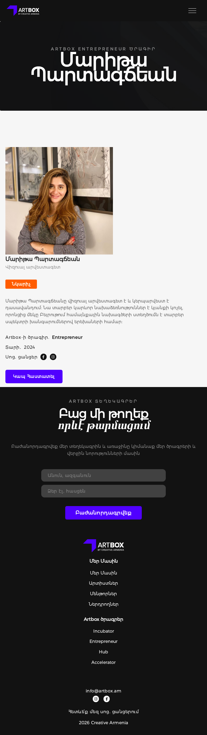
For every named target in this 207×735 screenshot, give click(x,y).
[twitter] (53, 357)
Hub (103, 651)
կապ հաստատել (34, 376)
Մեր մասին (103, 573)
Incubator (103, 631)
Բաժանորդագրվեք (103, 513)
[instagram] (96, 699)
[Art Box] (23, 11)
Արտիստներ (103, 583)
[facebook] (43, 357)
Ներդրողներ (104, 604)
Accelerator (103, 662)
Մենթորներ (103, 593)
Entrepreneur (103, 641)
